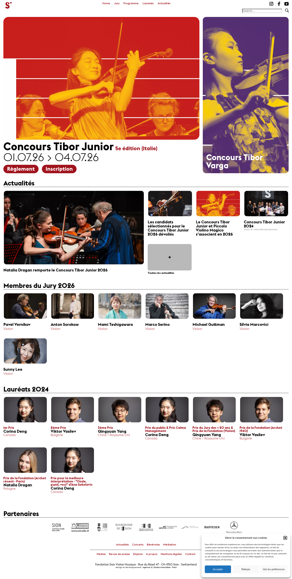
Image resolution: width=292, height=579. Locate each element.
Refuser (245, 569)
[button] (285, 538)
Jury (116, 3)
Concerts (137, 544)
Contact (190, 554)
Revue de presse (119, 554)
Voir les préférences (274, 569)
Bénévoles (153, 544)
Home (106, 3)
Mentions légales (171, 554)
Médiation (169, 544)
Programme (131, 3)
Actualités (164, 3)
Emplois (138, 554)
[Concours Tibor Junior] (7, 4)
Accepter (218, 569)
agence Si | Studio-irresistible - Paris (160, 567)
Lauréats (148, 3)
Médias (101, 554)
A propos (151, 554)
